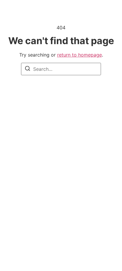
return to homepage (79, 55)
